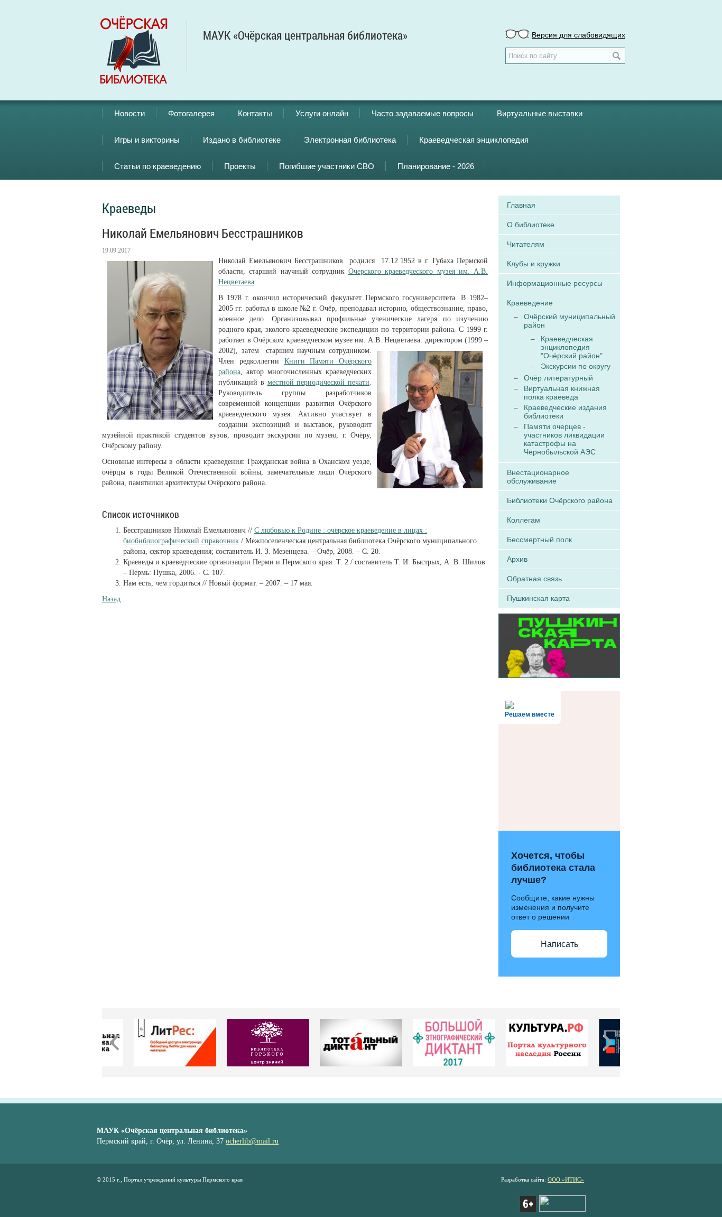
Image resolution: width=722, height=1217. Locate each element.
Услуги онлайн (321, 113)
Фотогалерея (191, 113)
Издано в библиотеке (242, 139)
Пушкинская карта (538, 598)
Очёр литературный (558, 378)
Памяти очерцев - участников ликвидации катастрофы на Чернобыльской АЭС (564, 439)
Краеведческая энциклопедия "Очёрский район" (572, 347)
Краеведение (530, 303)
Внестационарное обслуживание (538, 476)
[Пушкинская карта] (559, 644)
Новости (129, 113)
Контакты (255, 113)
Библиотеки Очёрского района (560, 500)
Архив (517, 559)
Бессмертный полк (539, 539)
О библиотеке (530, 224)
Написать (559, 944)
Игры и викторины (147, 139)
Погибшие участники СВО (326, 166)
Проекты (240, 166)
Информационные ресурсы (555, 283)
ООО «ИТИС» (566, 1179)
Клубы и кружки (533, 263)
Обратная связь (534, 578)
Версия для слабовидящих (578, 34)
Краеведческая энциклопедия (474, 139)
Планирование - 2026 (435, 166)
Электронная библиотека (350, 139)
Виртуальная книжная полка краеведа (562, 392)
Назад (111, 599)
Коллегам (523, 520)
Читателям (525, 244)
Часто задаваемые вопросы (423, 113)
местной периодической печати (318, 382)
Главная (521, 205)
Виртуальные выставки (539, 113)
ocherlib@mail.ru (252, 1141)
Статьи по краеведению (157, 166)
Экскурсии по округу (575, 366)
